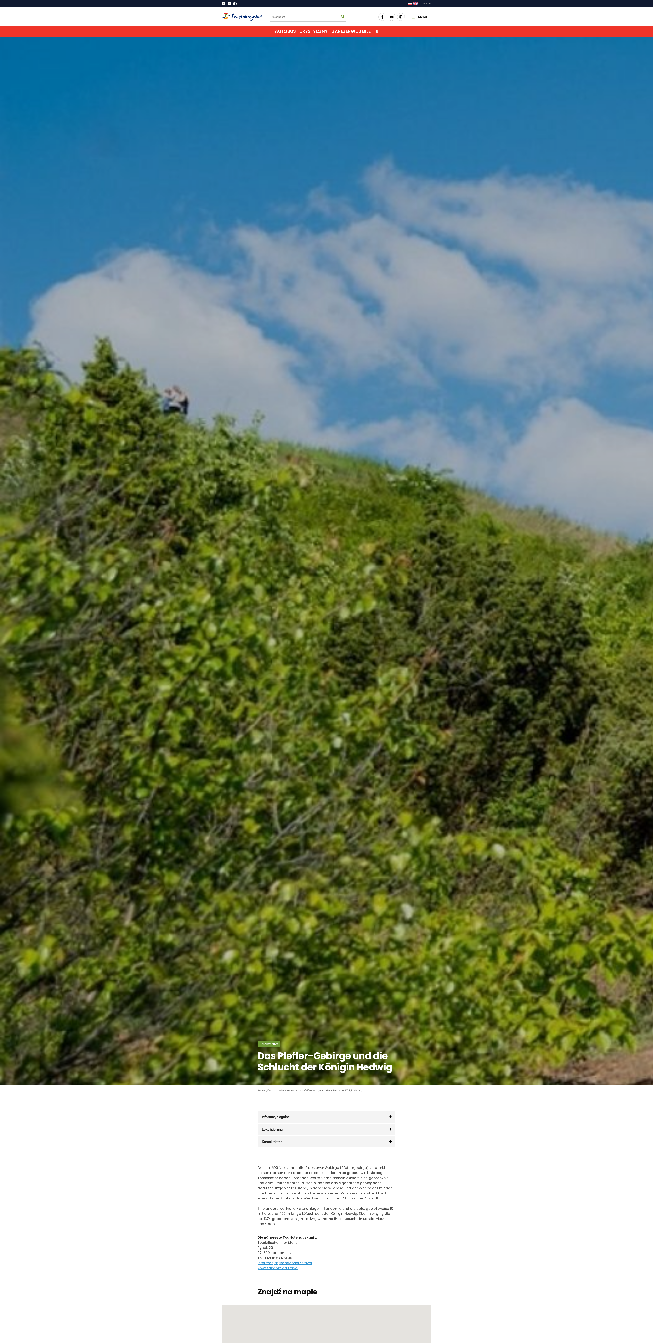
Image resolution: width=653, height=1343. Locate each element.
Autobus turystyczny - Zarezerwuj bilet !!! (326, 31)
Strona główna (266, 1090)
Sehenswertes (286, 1090)
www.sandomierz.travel (278, 1268)
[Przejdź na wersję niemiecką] (415, 3)
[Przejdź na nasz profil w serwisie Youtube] (391, 17)
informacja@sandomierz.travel (285, 1263)
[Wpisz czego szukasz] (342, 16)
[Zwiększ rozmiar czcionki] (223, 3)
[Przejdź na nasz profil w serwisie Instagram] (401, 17)
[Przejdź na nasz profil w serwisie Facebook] (382, 17)
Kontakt (427, 3)
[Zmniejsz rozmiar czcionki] (229, 3)
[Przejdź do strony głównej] (243, 17)
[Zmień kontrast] (235, 3)
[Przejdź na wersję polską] (409, 3)
